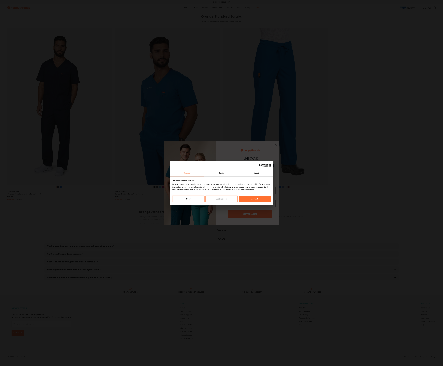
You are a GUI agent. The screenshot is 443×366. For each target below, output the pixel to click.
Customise (220, 199)
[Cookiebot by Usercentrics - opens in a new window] (261, 165)
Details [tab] (221, 173)
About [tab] (256, 173)
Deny (188, 199)
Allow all (254, 199)
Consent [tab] (186, 173)
